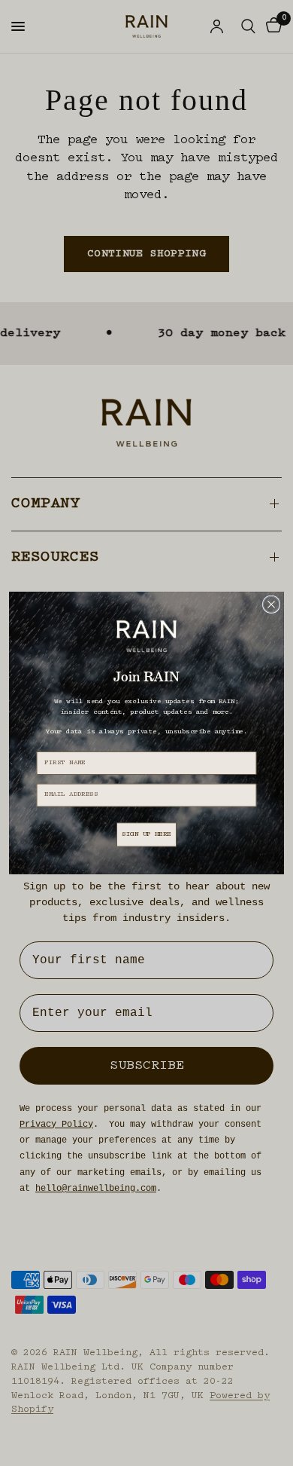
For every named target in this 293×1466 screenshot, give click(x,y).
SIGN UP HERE (146, 834)
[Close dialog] (271, 604)
